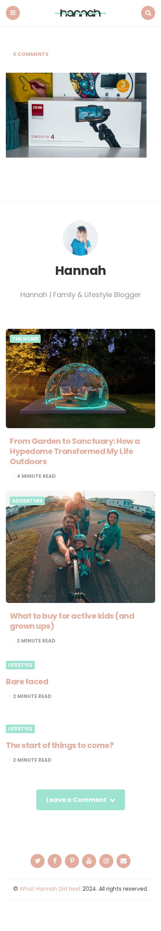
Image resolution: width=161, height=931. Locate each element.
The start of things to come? (59, 745)
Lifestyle (20, 665)
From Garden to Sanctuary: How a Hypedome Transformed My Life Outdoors (75, 451)
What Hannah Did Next (50, 889)
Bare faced (27, 681)
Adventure (27, 501)
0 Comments (30, 54)
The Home (25, 339)
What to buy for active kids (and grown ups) (72, 620)
